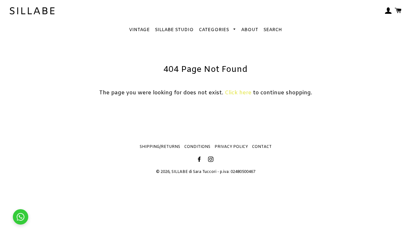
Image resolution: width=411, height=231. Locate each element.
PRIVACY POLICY (231, 147)
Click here (238, 93)
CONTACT (262, 147)
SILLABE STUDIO (174, 30)
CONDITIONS (197, 147)
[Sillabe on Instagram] (211, 160)
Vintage (139, 30)
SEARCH (272, 30)
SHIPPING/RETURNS (160, 147)
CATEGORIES (214, 30)
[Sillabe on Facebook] (200, 160)
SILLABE (179, 172)
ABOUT (249, 30)
